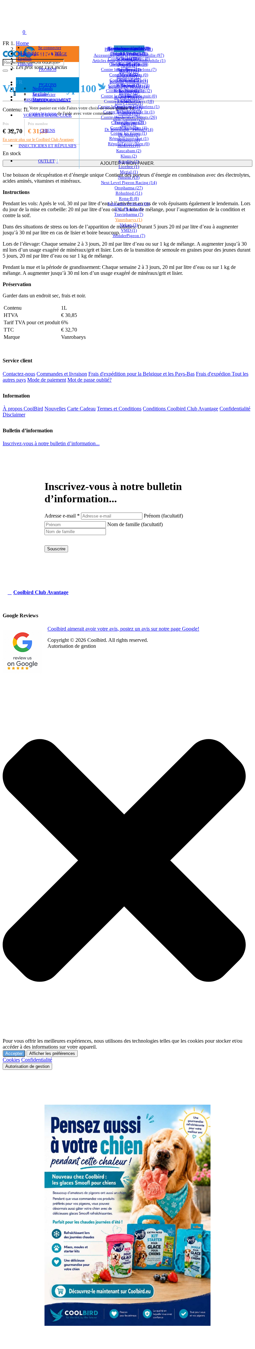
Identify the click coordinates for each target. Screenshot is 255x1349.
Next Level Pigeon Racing (129, 182)
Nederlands (28, 53)
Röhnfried (129, 193)
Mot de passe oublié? (52, 99)
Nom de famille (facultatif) (135, 524)
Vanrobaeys (128, 219)
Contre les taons (128, 122)
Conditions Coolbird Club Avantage (180, 408)
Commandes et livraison (62, 374)
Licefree (129, 166)
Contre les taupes (128, 127)
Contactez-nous (19, 374)
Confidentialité (234, 408)
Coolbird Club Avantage (40, 592)
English (25, 58)
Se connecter (44, 94)
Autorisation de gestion (27, 1066)
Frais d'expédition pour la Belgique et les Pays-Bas (141, 374)
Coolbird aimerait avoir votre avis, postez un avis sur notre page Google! (123, 629)
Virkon (129, 224)
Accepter (14, 1053)
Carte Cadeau (81, 408)
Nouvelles (55, 408)
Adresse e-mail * (62, 516)
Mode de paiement (46, 380)
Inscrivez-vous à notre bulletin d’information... (51, 443)
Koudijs (129, 161)
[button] (124, 843)
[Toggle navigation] (9, 32)
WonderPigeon (129, 235)
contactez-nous (42, 113)
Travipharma (128, 214)
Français (25, 63)
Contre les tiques (129, 133)
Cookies (11, 1060)
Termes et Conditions (119, 408)
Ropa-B (129, 198)
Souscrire (56, 548)
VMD (129, 230)
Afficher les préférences (52, 1053)
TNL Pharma (129, 209)
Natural (128, 177)
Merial (129, 171)
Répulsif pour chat (128, 138)
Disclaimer (14, 414)
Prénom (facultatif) (163, 516)
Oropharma (129, 187)
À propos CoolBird (23, 408)
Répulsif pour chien (128, 143)
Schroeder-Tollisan (129, 203)
